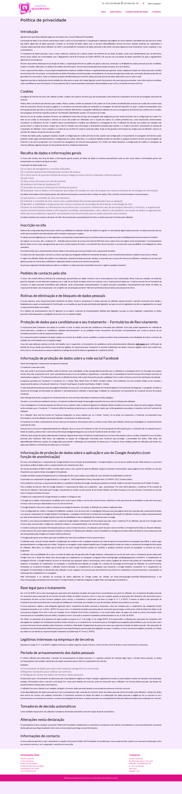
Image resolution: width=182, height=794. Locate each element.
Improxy (115, 778)
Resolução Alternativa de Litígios (32, 766)
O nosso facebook (27, 761)
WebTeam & (109, 778)
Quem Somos (115, 11)
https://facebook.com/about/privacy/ (93, 435)
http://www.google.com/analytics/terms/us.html (39, 580)
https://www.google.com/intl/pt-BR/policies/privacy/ (135, 577)
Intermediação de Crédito (29, 768)
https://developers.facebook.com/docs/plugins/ (94, 398)
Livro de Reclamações (28, 771)
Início (103, 11)
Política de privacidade (28, 763)
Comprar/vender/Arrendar (136, 11)
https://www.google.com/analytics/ (113, 580)
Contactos (156, 11)
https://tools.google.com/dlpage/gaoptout (118, 557)
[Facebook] (143, 3)
